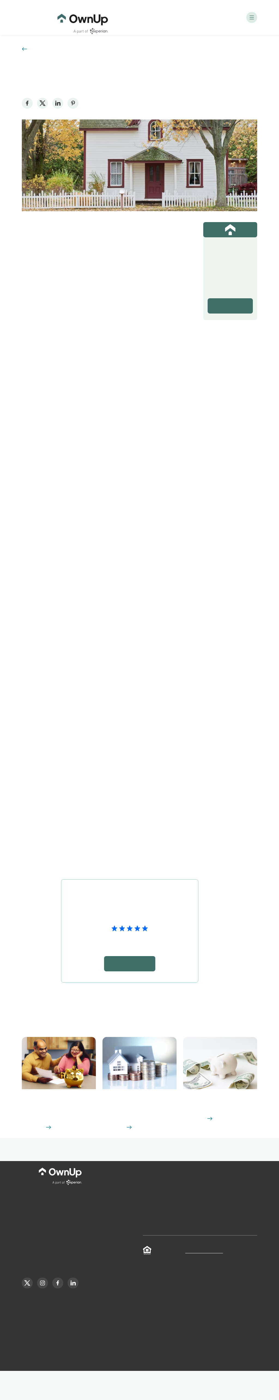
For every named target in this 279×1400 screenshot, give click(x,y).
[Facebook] (27, 103)
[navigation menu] (251, 17)
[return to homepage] (83, 17)
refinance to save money (125, 552)
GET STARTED (76, 640)
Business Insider (78, 250)
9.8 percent (144, 761)
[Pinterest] (73, 103)
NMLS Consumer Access (204, 1276)
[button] (59, 1111)
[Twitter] (42, 103)
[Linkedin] (57, 103)
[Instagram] (42, 1307)
